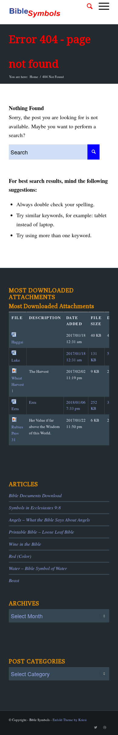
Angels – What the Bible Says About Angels (49, 520)
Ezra (15, 408)
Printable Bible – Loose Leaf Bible (41, 532)
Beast (14, 580)
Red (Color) (20, 556)
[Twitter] (95, 727)
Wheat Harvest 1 (17, 384)
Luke (15, 360)
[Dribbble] (104, 727)
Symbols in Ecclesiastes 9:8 (35, 507)
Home (34, 76)
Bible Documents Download (35, 495)
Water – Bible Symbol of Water (38, 568)
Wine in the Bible (25, 544)
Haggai (17, 342)
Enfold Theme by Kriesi (70, 719)
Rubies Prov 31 (17, 433)
